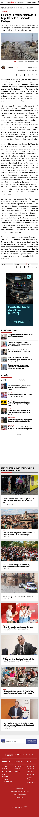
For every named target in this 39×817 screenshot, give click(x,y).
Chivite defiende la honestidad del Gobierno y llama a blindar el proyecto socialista (18, 628)
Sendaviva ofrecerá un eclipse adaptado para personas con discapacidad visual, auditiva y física (18, 500)
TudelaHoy (6, 536)
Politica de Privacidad (30, 767)
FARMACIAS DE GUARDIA (19, 767)
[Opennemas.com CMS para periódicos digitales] (19, 807)
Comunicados (31, 783)
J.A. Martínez (10, 67)
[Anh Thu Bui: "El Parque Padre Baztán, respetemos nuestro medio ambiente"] (19, 551)
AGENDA (17, 771)
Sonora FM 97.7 (7, 771)
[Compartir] (20, 75)
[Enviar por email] (16, 75)
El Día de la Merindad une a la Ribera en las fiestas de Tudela (20, 395)
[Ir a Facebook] (15, 754)
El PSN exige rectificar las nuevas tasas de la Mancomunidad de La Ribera (19, 412)
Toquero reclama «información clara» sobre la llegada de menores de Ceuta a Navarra (19, 344)
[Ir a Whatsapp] (26, 754)
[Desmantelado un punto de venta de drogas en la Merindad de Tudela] (4, 420)
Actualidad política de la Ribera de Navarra (17, 8)
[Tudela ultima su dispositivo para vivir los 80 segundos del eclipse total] (4, 402)
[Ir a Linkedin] (23, 754)
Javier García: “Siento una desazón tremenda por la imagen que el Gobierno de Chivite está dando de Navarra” (18, 725)
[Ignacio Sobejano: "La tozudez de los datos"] (19, 583)
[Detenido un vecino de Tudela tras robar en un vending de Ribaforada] (4, 352)
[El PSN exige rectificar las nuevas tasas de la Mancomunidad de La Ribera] (4, 411)
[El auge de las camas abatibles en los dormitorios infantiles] (4, 337)
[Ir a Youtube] (29, 754)
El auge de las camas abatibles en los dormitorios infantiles (20, 335)
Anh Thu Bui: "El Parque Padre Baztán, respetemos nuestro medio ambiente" (16, 565)
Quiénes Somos (29, 778)
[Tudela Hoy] (20, 2)
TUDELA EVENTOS (5, 775)
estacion (4, 264)
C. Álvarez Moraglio (9, 504)
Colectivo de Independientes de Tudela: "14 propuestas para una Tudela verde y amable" (18, 692)
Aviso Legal (31, 771)
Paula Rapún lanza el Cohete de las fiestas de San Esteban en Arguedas (20, 428)
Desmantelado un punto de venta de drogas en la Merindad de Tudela (20, 420)
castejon (17, 264)
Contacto (30, 774)
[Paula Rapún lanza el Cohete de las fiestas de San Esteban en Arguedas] (4, 427)
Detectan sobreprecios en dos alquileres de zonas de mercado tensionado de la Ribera (18, 367)
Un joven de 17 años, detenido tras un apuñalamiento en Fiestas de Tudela (19, 387)
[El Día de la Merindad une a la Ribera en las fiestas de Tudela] (4, 395)
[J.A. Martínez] (3, 67)
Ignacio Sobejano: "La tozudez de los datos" (18, 596)
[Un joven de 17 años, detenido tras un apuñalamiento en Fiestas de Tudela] (4, 386)
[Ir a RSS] (32, 754)
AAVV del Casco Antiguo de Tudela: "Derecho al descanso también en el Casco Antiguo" (19, 533)
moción (29, 264)
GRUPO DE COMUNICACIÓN (7, 780)
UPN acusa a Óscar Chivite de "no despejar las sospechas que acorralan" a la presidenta (18, 660)
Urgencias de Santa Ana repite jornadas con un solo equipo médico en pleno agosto (20, 359)
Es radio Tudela (5, 767)
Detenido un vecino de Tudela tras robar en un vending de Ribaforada (19, 351)
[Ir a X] (21, 754)
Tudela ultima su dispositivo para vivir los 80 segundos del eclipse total (19, 404)
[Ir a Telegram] (18, 754)
